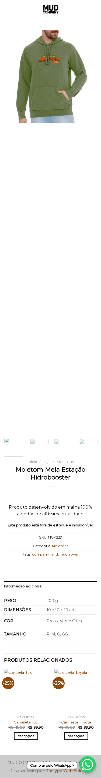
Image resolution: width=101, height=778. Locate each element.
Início (32, 461)
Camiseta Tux (26, 722)
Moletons (65, 461)
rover (74, 554)
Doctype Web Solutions (68, 770)
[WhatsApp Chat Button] (87, 764)
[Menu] (7, 9)
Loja (47, 461)
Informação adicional (23, 586)
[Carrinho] (94, 9)
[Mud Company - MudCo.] (50, 9)
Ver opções (26, 736)
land (54, 554)
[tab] (50, 586)
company (40, 554)
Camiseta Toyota (76, 722)
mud (64, 554)
